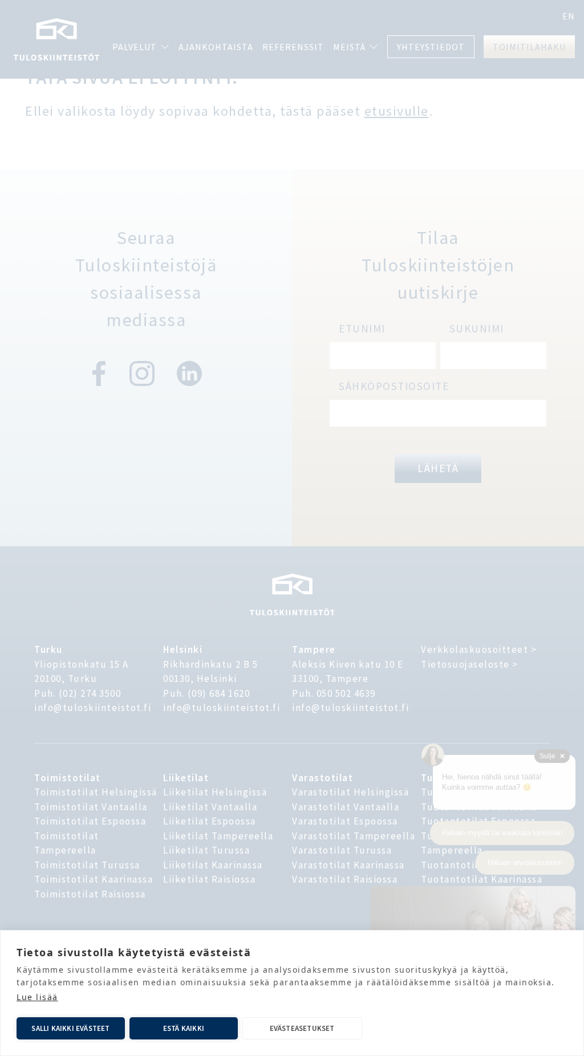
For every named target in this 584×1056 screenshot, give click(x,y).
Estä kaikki (183, 1028)
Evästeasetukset (302, 1028)
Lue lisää (37, 997)
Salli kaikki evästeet (70, 1028)
